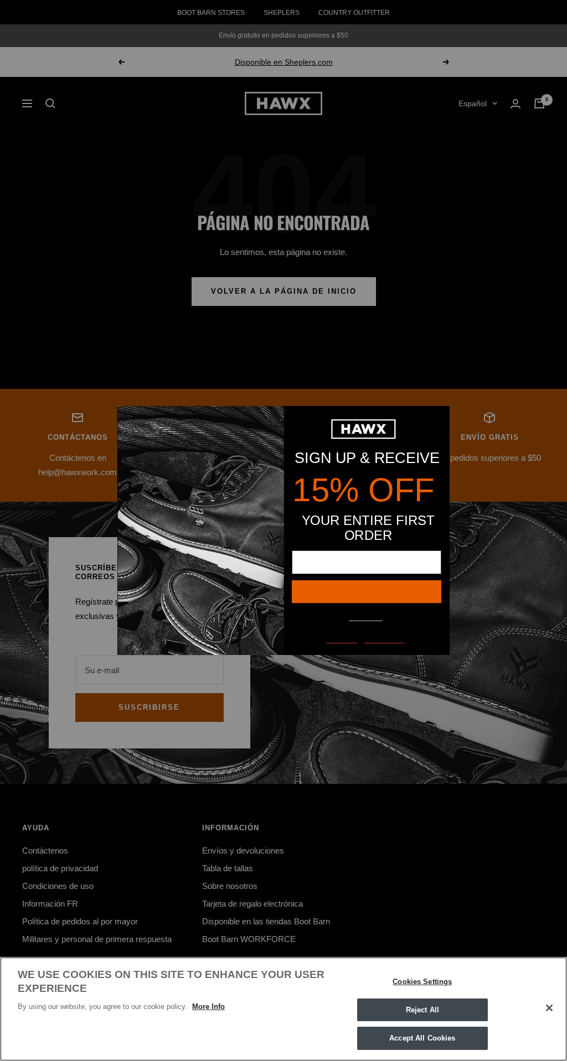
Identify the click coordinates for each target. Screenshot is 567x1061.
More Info (208, 1006)
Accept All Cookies (422, 1038)
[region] (283, 1009)
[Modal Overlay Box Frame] (283, 530)
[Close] (549, 1008)
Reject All (422, 1010)
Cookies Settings (422, 981)
